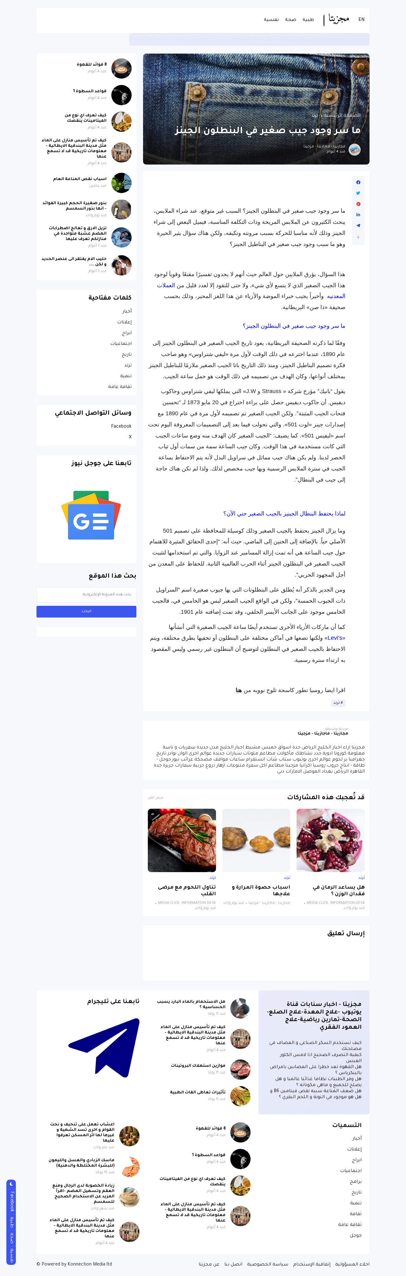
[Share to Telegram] (358, 225)
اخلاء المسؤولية (352, 1264)
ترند (314, 116)
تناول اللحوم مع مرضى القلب (187, 891)
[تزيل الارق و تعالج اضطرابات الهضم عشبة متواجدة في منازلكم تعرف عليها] (121, 237)
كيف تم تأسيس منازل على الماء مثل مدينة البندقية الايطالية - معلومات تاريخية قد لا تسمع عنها (239, 39)
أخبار (127, 311)
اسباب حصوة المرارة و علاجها (261, 891)
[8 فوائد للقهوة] (121, 68)
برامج (356, 1182)
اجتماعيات (121, 344)
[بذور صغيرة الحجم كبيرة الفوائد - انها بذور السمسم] (121, 209)
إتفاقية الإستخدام (312, 1264)
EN (361, 20)
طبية (308, 20)
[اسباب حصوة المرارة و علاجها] (256, 840)
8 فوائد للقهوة (92, 65)
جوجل (356, 1236)
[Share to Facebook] (358, 182)
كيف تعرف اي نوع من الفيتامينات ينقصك (86, 118)
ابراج (127, 333)
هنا (239, 690)
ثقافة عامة (120, 387)
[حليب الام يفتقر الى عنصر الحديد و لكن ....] (121, 265)
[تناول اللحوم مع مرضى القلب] (182, 840)
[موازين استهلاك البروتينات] (240, 1069)
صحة (290, 20)
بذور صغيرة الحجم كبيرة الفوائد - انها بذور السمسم (75, 206)
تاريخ (127, 355)
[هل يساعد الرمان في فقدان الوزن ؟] (331, 840)
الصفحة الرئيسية (342, 116)
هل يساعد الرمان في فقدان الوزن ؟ (339, 891)
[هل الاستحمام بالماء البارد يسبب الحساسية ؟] (240, 1008)
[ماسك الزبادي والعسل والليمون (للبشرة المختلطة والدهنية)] (129, 1167)
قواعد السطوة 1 (90, 91)
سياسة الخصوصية (267, 1264)
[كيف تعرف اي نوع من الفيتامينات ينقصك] (121, 122)
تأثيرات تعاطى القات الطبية (198, 1093)
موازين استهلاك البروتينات (198, 1066)
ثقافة (356, 1214)
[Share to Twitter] (358, 193)
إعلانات (124, 322)
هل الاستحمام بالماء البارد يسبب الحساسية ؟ (191, 1005)
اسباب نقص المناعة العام (80, 179)
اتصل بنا (233, 1264)
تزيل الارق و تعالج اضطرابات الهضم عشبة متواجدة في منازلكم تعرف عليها (78, 234)
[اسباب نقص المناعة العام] (121, 183)
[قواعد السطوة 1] (121, 95)
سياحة (359, 39)
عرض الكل (155, 798)
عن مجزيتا (209, 1264)
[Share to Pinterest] (358, 204)
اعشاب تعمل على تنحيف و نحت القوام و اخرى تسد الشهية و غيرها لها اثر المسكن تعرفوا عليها (82, 1133)
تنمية (126, 376)
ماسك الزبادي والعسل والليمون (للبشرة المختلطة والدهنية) (82, 1163)
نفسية (271, 20)
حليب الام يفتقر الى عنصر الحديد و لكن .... (74, 262)
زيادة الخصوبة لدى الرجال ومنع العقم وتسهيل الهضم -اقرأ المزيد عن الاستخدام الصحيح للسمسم (83, 1194)
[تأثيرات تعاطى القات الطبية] (240, 1096)
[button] (358, 237)
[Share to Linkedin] (358, 215)
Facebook (121, 427)
